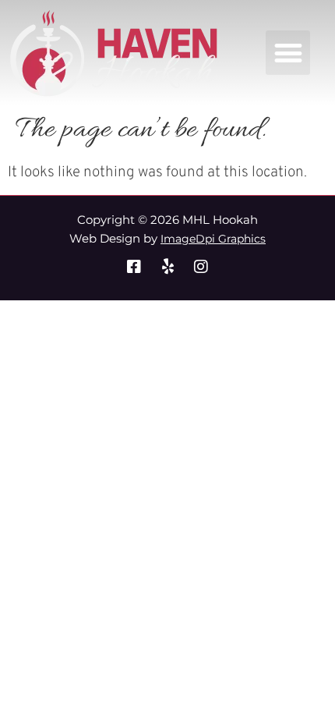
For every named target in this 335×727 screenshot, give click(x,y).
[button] (288, 52)
